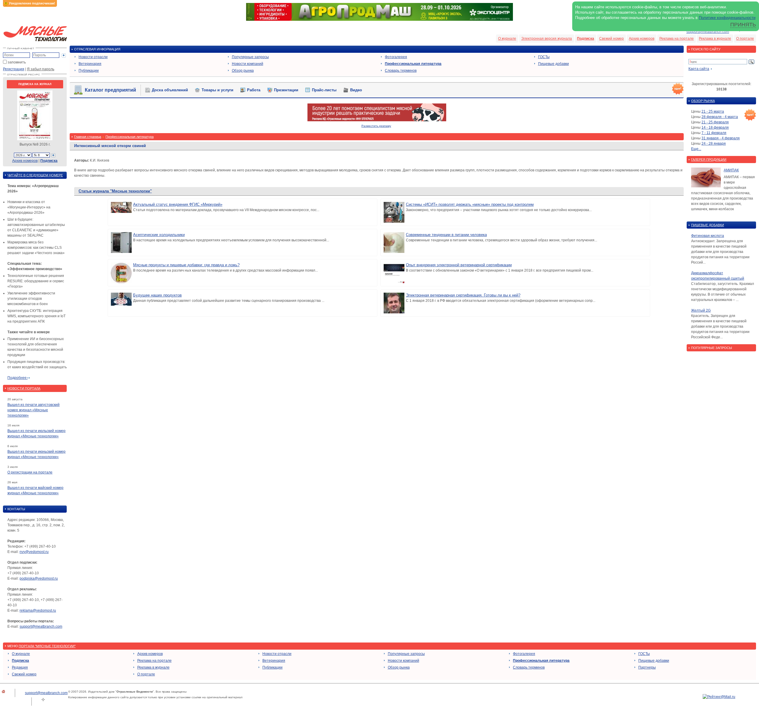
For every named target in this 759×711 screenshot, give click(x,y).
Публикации (89, 70)
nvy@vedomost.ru (34, 552)
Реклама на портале (676, 38)
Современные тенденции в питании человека (446, 234)
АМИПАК (731, 170)
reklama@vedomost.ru (38, 610)
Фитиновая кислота (707, 236)
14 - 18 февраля (715, 127)
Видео (356, 90)
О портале (745, 38)
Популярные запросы (250, 57)
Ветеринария (90, 64)
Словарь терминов (401, 70)
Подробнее (17, 378)
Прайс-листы (324, 90)
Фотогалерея (396, 57)
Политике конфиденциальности (727, 17)
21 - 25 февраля (715, 122)
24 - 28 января (713, 143)
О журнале (507, 38)
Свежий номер (611, 38)
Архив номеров (641, 38)
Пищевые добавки (553, 64)
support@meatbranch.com (707, 32)
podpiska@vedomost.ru (39, 578)
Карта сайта (698, 69)
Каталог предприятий (110, 90)
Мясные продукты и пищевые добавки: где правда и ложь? (186, 265)
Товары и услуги (217, 90)
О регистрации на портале (29, 472)
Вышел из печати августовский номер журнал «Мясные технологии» (33, 410)
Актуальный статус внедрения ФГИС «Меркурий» (177, 204)
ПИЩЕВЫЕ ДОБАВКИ (707, 225)
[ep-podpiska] (376, 120)
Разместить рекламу (376, 125)
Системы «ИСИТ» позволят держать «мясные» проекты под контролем (470, 204)
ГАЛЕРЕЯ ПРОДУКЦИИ (708, 159)
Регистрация (13, 69)
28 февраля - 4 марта (719, 117)
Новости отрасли (93, 57)
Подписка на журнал (34, 84)
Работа (253, 90)
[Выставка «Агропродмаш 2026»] (379, 19)
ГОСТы (544, 57)
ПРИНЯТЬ (743, 25)
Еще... (696, 149)
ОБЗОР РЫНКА (703, 101)
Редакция (20, 667)
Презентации (286, 90)
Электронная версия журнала (546, 38)
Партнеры (647, 667)
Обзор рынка (243, 70)
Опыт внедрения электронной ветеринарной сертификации (459, 265)
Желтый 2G (701, 310)
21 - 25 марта (712, 111)
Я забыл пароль (40, 69)
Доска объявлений (170, 90)
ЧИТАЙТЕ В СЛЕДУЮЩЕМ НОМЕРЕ (35, 175)
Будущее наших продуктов (157, 295)
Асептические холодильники (159, 234)
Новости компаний (247, 64)
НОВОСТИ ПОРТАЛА (23, 388)
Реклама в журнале (715, 38)
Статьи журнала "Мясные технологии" (115, 191)
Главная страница (87, 136)
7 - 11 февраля (713, 133)
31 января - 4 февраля (720, 138)
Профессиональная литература (413, 64)
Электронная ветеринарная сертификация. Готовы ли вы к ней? (463, 295)
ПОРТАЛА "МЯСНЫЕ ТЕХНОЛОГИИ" (47, 646)
